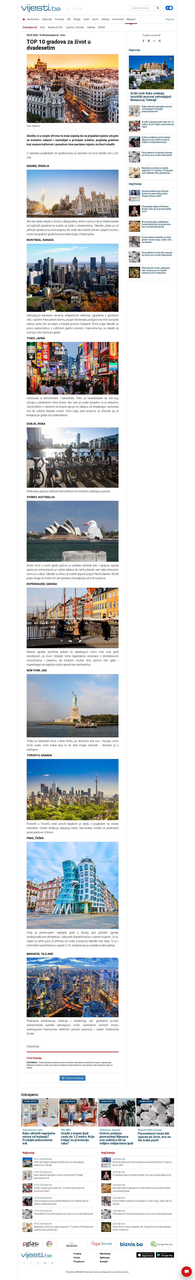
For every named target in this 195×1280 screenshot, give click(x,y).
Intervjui (105, 19)
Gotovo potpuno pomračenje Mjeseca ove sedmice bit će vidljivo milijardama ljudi (156, 139)
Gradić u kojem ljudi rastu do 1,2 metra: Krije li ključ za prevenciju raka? (158, 124)
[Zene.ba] (72, 1244)
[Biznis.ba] (131, 1244)
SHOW (101, 27)
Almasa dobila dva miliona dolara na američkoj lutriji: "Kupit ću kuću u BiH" (155, 193)
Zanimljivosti (30, 27)
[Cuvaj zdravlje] (101, 1244)
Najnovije (47, 19)
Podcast (59, 19)
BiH (69, 19)
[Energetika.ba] (162, 1244)
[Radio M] (29, 1244)
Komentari (118, 19)
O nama (77, 1253)
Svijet (86, 19)
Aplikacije (105, 1257)
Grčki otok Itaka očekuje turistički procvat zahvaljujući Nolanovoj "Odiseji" (150, 96)
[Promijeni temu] (169, 8)
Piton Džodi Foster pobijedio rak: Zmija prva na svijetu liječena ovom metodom (156, 270)
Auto (42, 27)
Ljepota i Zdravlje (75, 27)
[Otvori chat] (187, 1271)
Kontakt (104, 1261)
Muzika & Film (55, 27)
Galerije (91, 27)
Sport (95, 19)
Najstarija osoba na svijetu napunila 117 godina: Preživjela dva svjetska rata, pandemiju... (157, 170)
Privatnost (79, 1261)
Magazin (131, 19)
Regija (77, 19)
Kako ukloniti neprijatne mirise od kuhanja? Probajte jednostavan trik (157, 109)
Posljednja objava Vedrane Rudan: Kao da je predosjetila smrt (156, 209)
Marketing (105, 1253)
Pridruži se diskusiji (74, 1078)
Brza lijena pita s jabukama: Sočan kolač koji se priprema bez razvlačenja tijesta (156, 224)
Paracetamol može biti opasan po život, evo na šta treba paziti (157, 153)
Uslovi (77, 1257)
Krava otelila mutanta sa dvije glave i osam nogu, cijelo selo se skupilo (157, 239)
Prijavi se (170, 19)
